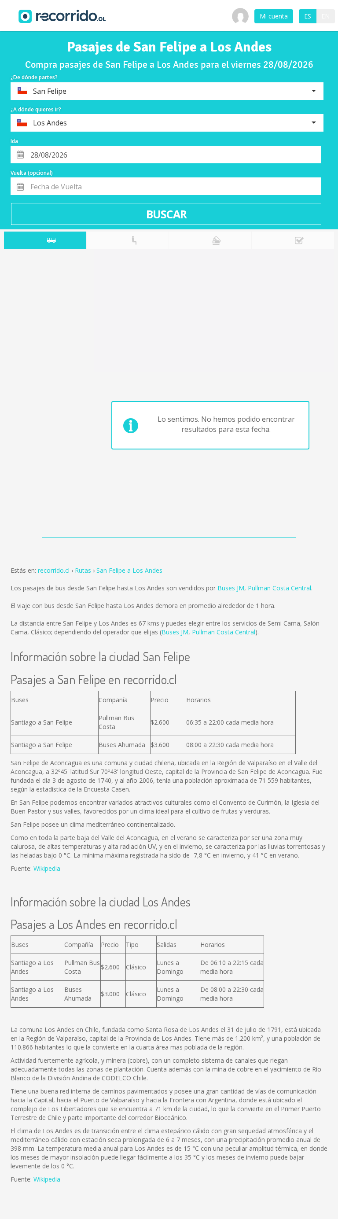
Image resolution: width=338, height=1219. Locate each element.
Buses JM (230, 588)
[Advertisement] (38, 395)
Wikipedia (46, 868)
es (307, 16)
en (325, 16)
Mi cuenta (274, 16)
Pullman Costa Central (279, 588)
